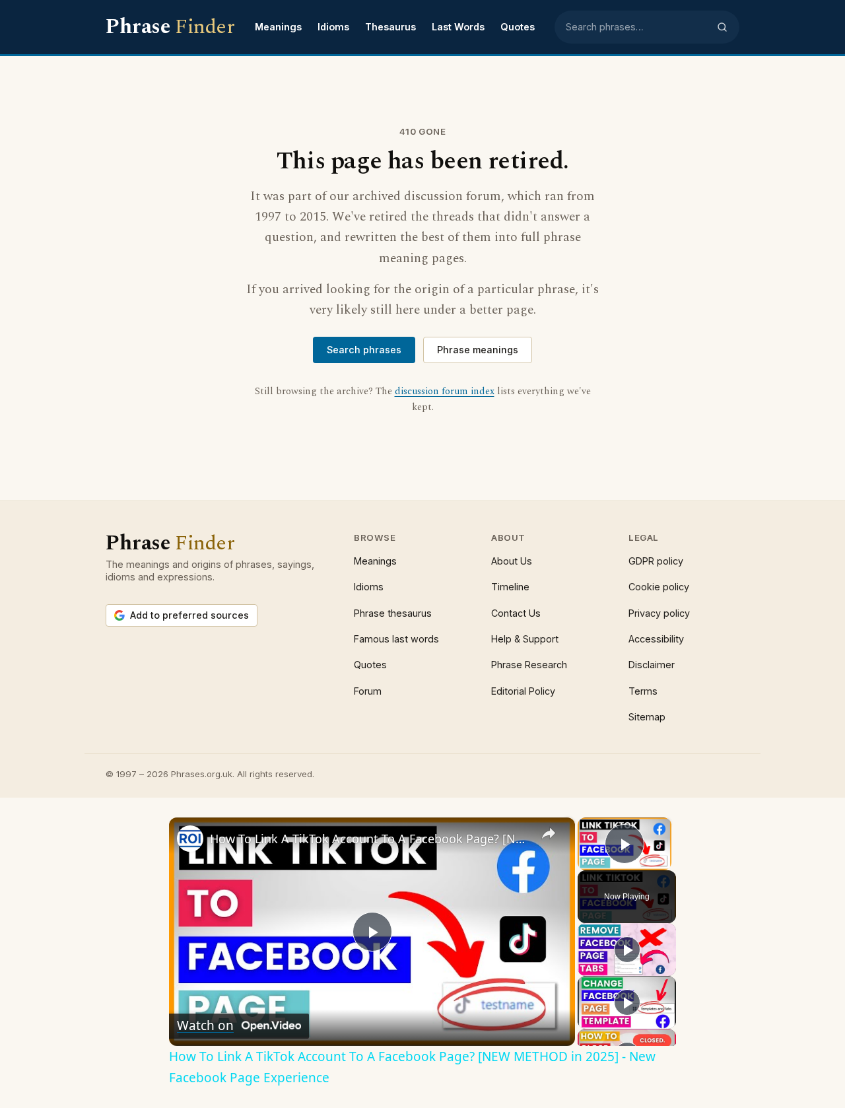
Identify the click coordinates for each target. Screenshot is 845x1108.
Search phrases (364, 349)
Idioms (333, 26)
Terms (643, 691)
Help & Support (524, 638)
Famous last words (396, 638)
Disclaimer (651, 664)
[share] (548, 833)
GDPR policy (655, 561)
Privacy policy (659, 613)
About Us (511, 561)
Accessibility (656, 638)
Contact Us (516, 613)
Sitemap (646, 716)
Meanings (278, 26)
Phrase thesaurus (393, 613)
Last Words (458, 26)
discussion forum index (444, 391)
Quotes (517, 26)
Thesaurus (390, 26)
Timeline (510, 586)
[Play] (627, 949)
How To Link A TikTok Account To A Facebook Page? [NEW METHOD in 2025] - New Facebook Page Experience (370, 839)
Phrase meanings (477, 349)
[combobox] (637, 27)
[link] (190, 838)
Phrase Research (529, 664)
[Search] (722, 27)
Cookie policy (658, 586)
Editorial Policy (523, 691)
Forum (368, 691)
